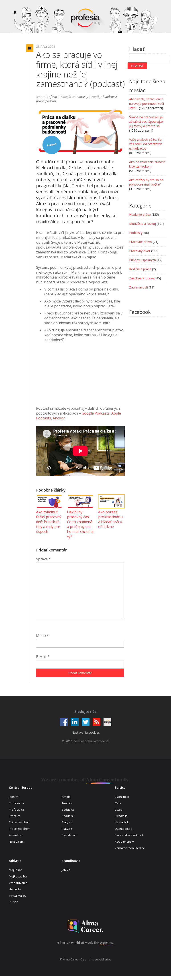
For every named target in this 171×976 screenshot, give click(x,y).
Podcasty (82, 97)
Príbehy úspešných (142, 260)
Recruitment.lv (124, 842)
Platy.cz (67, 822)
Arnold (66, 797)
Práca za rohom (19, 822)
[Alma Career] (85, 926)
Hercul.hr (15, 889)
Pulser (13, 902)
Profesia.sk (16, 803)
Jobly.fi (66, 870)
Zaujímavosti (138, 287)
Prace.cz (14, 816)
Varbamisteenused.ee (130, 848)
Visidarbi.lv (122, 822)
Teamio (67, 803)
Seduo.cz (68, 810)
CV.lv (118, 803)
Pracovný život (139, 251)
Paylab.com (69, 835)
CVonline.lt (122, 797)
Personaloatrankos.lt (129, 835)
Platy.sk (67, 829)
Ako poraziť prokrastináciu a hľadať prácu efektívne (110, 519)
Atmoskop (15, 835)
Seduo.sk (68, 816)
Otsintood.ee (123, 829)
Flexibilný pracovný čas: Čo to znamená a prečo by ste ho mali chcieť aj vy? (80, 524)
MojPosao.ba (18, 876)
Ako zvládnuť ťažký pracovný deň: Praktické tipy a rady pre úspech (48, 522)
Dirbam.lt (121, 816)
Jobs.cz (13, 797)
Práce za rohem (19, 829)
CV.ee (118, 810)
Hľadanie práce (140, 214)
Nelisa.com (16, 842)
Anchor (59, 418)
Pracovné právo (140, 242)
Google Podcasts (96, 413)
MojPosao (15, 870)
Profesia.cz (16, 810)
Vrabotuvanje (18, 883)
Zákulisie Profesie (142, 278)
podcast (50, 101)
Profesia (51, 97)
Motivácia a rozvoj (142, 223)
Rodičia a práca (140, 269)
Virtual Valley (17, 896)
